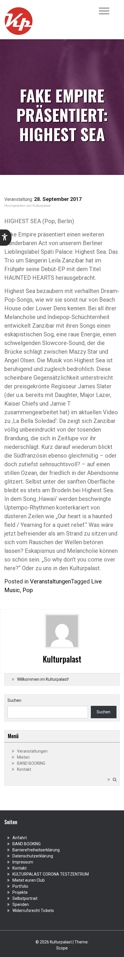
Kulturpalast (41, 206)
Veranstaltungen (50, 581)
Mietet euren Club (28, 880)
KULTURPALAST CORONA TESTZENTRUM (50, 874)
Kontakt (24, 769)
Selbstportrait (24, 898)
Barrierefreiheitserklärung (36, 850)
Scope (62, 948)
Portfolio (20, 886)
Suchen (14, 700)
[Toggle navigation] (104, 11)
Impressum (22, 862)
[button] (6, 238)
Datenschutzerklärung (32, 856)
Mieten (23, 757)
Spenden (20, 904)
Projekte (20, 892)
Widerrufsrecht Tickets (33, 910)
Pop (27, 590)
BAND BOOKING (31, 763)
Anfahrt (19, 837)
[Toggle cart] (116, 7)
